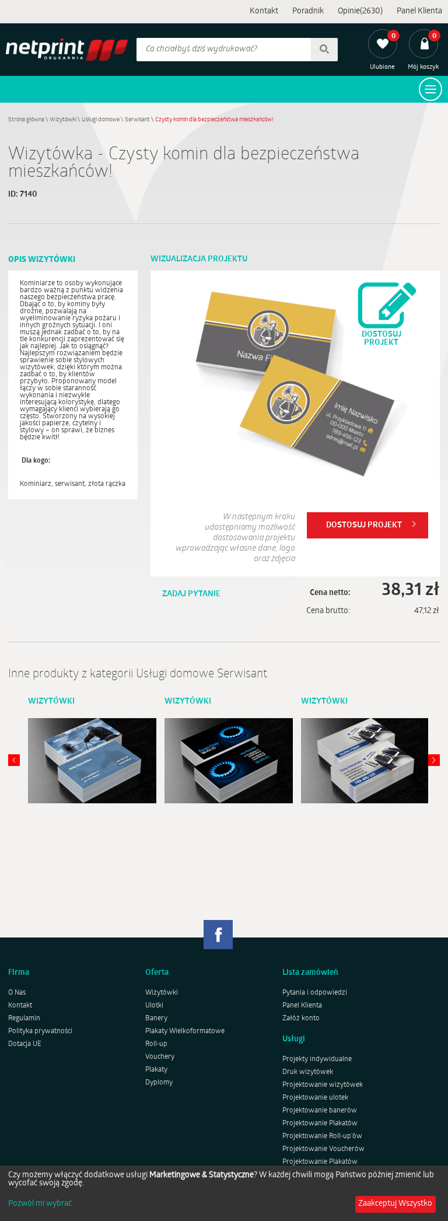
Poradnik (308, 11)
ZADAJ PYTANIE (191, 594)
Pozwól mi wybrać (40, 1204)
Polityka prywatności (40, 1031)
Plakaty (156, 1069)
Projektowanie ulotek (315, 1097)
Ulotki (154, 1005)
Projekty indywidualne (317, 1059)
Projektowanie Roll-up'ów (322, 1136)
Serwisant (137, 120)
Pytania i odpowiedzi (314, 992)
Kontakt (264, 11)
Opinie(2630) (360, 11)
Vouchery (159, 1057)
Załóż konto (301, 1018)
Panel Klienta (419, 11)
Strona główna (26, 120)
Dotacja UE (24, 1044)
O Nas (17, 992)
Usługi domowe (101, 120)
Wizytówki (63, 120)
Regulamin (24, 1018)
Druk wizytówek (307, 1072)
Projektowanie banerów (319, 1110)
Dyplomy (159, 1082)
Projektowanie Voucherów (323, 1149)
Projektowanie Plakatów (320, 1123)
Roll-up (156, 1044)
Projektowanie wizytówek (322, 1085)
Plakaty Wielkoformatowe (185, 1031)
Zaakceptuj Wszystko (395, 1203)
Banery (156, 1018)
